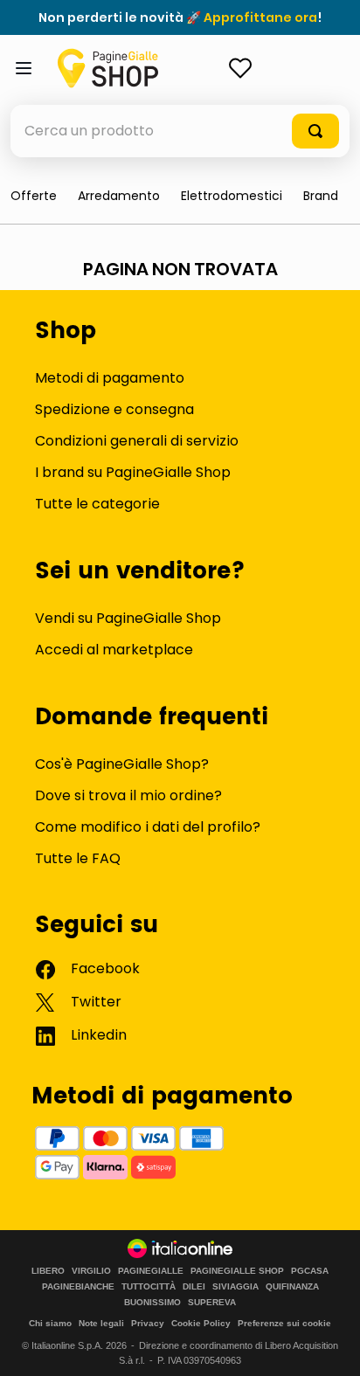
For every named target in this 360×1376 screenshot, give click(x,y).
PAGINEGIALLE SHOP (237, 1271)
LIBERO (48, 1271)
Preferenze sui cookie (284, 1323)
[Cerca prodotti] (315, 131)
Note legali (101, 1323)
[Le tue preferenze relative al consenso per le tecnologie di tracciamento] (329, 1345)
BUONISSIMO (152, 1302)
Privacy (147, 1323)
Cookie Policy (201, 1323)
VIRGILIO (91, 1271)
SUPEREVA (212, 1302)
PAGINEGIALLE (150, 1271)
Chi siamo (50, 1323)
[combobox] (180, 131)
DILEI (194, 1287)
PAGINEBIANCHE (78, 1287)
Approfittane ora (260, 17)
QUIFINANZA (292, 1287)
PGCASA (310, 1271)
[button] (321, 196)
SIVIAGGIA (235, 1287)
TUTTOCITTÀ (148, 1287)
